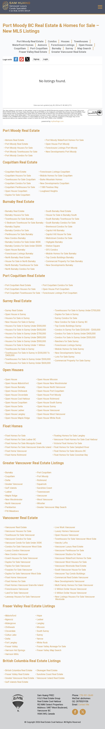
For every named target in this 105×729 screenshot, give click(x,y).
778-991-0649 (86, 695)
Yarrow (40, 639)
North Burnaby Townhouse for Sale (21, 265)
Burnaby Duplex (12, 226)
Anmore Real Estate (14, 140)
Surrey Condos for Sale (66, 318)
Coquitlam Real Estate (15, 172)
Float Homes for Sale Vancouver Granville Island (28, 447)
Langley (40, 623)
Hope (39, 615)
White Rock (42, 642)
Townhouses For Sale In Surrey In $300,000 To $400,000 (27, 354)
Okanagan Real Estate (47, 670)
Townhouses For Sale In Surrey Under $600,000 (28, 363)
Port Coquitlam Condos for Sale (58, 285)
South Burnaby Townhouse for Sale (62, 219)
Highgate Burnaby (54, 242)
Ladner (8, 492)
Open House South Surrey (50, 402)
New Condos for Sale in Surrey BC (71, 322)
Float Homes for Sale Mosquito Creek (23, 443)
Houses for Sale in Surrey (17, 318)
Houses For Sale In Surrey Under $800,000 (25, 337)
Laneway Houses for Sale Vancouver (22, 597)
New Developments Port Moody (61, 152)
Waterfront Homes (22, 45)
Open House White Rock (49, 418)
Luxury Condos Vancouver (17, 550)
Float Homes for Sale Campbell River (71, 447)
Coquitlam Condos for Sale (18, 183)
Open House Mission (48, 379)
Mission (41, 627)
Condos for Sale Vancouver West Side (23, 546)
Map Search (84, 48)
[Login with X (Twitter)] (27, 61)
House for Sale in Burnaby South (61, 215)
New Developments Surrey (68, 353)
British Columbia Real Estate (18, 670)
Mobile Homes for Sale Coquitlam (56, 175)
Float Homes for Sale (15, 435)
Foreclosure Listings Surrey (68, 345)
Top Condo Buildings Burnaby (60, 257)
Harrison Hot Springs (15, 650)
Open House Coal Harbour (17, 399)
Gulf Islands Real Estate (16, 682)
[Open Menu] (100, 7)
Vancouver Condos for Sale (18, 539)
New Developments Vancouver (69, 581)
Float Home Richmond (15, 455)
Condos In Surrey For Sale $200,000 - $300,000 (77, 330)
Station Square (53, 246)
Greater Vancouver (14, 484)
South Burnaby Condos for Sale (61, 223)
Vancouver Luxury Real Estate (69, 546)
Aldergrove (10, 623)
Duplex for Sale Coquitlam (17, 195)
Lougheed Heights (49, 191)
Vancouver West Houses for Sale (71, 562)
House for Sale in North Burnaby (20, 261)
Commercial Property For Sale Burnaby (64, 261)
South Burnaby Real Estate (58, 211)
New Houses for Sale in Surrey (20, 322)
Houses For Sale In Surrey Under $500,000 (25, 326)
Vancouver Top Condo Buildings (70, 573)
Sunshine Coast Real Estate (50, 674)
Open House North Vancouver (51, 387)
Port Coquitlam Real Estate (18, 285)
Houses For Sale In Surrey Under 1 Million (25, 345)
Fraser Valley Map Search (49, 650)
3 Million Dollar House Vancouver (71, 593)
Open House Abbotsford (17, 383)
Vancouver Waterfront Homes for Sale (73, 558)
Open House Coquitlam (16, 191)
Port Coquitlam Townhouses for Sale (22, 293)
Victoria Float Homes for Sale (68, 443)
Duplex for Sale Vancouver (17, 562)
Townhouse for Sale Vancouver (20, 535)
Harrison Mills (12, 654)
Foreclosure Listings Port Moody (61, 148)
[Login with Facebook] (16, 61)
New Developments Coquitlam (54, 183)
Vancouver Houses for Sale (18, 531)
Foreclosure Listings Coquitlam (55, 172)
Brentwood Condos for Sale (59, 226)
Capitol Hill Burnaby (55, 230)
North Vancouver (13, 503)
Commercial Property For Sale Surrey (72, 360)
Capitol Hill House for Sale (58, 234)
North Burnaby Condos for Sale (20, 269)
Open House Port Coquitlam (56, 289)
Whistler (41, 503)
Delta (7, 480)
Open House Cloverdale (16, 395)
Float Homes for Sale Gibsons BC (70, 451)
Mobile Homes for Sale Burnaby (61, 253)
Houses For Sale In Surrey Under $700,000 (25, 333)
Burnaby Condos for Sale (17, 230)
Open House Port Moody (57, 144)
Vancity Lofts (61, 543)
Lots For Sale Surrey (65, 357)
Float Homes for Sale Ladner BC (20, 439)
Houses (65, 41)
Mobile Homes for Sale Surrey (69, 349)
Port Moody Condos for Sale (19, 155)
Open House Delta (14, 406)
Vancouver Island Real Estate (51, 678)
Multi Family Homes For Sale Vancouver (74, 585)
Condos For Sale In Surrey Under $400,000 (75, 333)
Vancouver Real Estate (16, 527)
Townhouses (81, 41)
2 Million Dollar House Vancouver (71, 589)
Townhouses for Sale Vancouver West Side (75, 539)
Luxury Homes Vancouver (67, 531)
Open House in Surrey (15, 314)
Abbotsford (10, 615)
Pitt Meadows (12, 511)
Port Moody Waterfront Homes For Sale (65, 140)
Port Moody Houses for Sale (19, 148)
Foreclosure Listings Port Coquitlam (60, 293)
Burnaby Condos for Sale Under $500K (23, 246)
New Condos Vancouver (16, 554)
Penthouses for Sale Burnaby (19, 234)
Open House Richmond (48, 399)
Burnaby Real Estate (14, 211)
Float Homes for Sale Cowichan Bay (71, 455)
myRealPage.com (57, 121)
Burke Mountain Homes (51, 179)
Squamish (41, 484)
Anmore (42, 45)
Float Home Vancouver (16, 451)
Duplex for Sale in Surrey (67, 314)
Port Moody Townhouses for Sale (21, 152)
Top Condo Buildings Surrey (68, 326)
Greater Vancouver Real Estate (68, 51)
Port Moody (42, 476)
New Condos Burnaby (15, 238)
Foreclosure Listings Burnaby (19, 253)
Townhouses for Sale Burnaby (19, 219)
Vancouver (42, 495)
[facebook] (75, 712)
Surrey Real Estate (14, 310)
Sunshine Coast (44, 488)
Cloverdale (10, 631)
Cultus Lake (10, 635)
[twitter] (83, 712)
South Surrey (43, 631)
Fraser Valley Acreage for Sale (51, 646)
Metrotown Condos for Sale (59, 238)
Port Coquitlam (39, 48)
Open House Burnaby (15, 250)
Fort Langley (11, 642)
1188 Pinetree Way (49, 187)
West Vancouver (45, 499)
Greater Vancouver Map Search (51, 507)
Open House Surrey (47, 406)
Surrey (69, 48)
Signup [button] (36, 59)
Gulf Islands (11, 488)
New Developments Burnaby (59, 265)
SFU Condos (52, 250)
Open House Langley (15, 414)
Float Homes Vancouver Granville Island (24, 585)
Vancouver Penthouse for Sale (69, 550)
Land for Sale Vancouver (16, 593)
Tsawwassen (43, 492)
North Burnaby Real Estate (17, 257)
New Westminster (13, 499)
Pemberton (10, 507)
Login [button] (45, 59)
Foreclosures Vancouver (16, 589)
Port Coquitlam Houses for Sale (20, 289)
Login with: (7, 59)
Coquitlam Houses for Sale (18, 175)
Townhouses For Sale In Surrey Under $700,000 (77, 310)
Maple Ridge (11, 495)
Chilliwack (10, 627)
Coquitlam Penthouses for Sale (20, 187)
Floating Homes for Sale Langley (69, 435)
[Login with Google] (21, 61)
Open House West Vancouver (51, 414)
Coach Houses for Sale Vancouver (21, 558)
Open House (85, 45)
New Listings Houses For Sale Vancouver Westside (75, 598)
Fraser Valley (11, 646)
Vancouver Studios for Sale (68, 554)
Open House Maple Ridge (17, 418)
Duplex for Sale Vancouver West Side (23, 573)
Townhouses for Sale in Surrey (19, 349)
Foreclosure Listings (62, 45)
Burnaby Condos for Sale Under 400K (23, 242)
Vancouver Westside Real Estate (70, 566)
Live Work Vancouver (65, 527)
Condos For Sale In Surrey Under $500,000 (75, 337)
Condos (52, 41)
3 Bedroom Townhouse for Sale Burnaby (24, 223)
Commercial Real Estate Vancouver (71, 577)
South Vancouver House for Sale (70, 570)
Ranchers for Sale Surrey (67, 341)
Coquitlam (20, 48)
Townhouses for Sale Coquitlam (20, 179)
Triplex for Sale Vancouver (17, 566)
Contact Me (83, 704)
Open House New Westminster (52, 383)
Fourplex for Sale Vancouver (18, 570)
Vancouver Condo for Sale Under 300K (23, 543)
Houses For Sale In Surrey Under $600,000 (25, 330)
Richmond (41, 480)
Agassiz (9, 619)
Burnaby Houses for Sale (17, 215)
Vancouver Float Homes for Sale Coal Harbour (75, 439)
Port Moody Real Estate (30, 41)
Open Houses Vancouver (67, 535)
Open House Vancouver (49, 410)
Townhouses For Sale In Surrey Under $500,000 (28, 359)
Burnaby (56, 48)
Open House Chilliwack (16, 391)
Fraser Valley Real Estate (33, 51)
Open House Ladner (14, 410)
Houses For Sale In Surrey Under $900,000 (25, 341)
